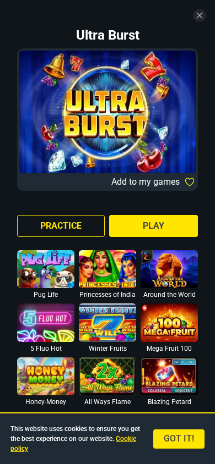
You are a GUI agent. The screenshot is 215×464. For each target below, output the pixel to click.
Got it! (179, 438)
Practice (61, 225)
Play (153, 225)
